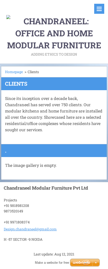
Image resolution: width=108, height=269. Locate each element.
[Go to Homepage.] (54, 25)
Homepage (14, 71)
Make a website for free (52, 262)
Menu (99, 9)
